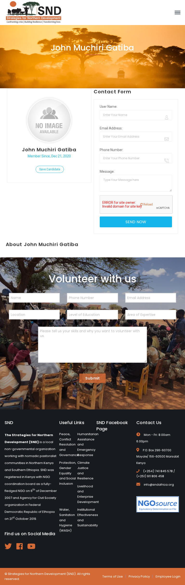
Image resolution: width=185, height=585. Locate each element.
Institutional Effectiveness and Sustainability (87, 517)
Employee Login (168, 576)
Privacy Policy (139, 576)
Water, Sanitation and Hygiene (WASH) (67, 520)
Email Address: (111, 128)
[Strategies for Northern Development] (33, 12)
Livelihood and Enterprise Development (88, 494)
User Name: (108, 106)
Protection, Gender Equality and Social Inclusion (67, 473)
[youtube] (31, 546)
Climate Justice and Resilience (85, 470)
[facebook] (19, 546)
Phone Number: (111, 150)
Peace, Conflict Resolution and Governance (69, 444)
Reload (148, 204)
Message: (107, 171)
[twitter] (8, 546)
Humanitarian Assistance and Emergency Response (88, 444)
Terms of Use (112, 576)
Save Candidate (49, 169)
